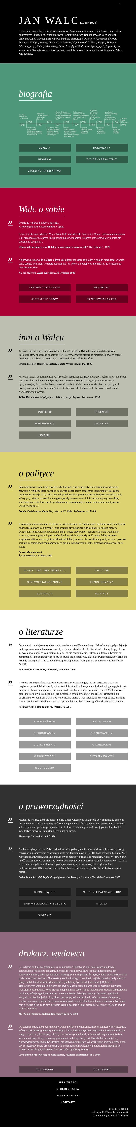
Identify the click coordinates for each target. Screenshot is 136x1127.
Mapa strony (68, 1095)
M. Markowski (120, 1112)
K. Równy (107, 1112)
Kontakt (68, 1102)
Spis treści (68, 1082)
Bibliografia (68, 1089)
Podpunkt (123, 1108)
